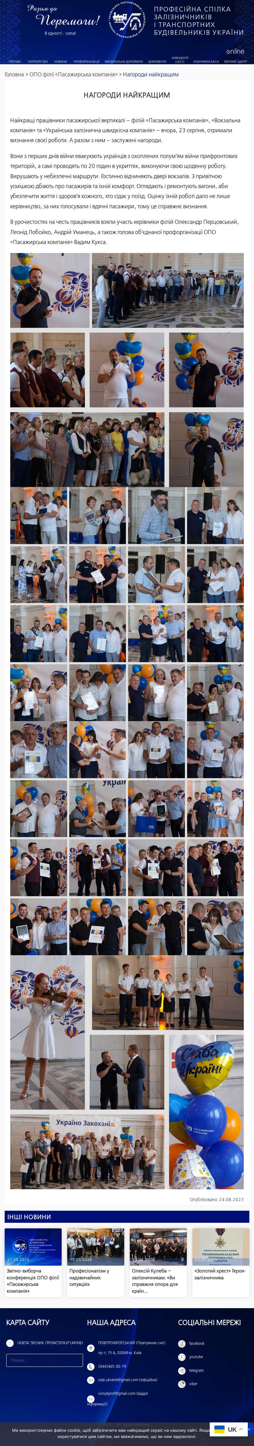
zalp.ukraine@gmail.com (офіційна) (127, 1380)
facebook (196, 1344)
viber (193, 1384)
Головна (14, 75)
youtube (196, 1357)
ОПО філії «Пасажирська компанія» (73, 75)
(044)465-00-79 (112, 1367)
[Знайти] (76, 1360)
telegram (196, 1371)
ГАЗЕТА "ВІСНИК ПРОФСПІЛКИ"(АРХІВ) (50, 1343)
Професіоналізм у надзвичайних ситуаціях (89, 1278)
